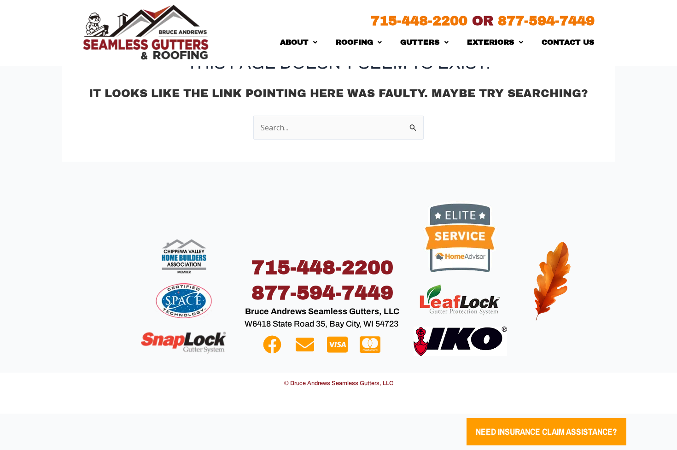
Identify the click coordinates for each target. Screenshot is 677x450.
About (294, 42)
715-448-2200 (421, 21)
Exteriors (490, 42)
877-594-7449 (546, 21)
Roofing (354, 42)
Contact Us (568, 42)
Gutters (420, 42)
